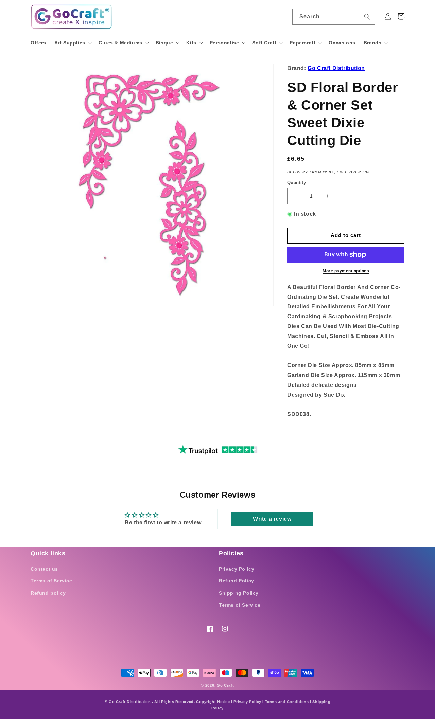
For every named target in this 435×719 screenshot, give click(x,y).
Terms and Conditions (287, 702)
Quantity (296, 182)
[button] (72, 43)
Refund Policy (236, 580)
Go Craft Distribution (336, 68)
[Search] (367, 16)
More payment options (346, 271)
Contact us (44, 569)
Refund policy (48, 593)
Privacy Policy (236, 569)
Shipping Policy (239, 593)
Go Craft (225, 685)
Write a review (272, 519)
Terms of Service (51, 580)
